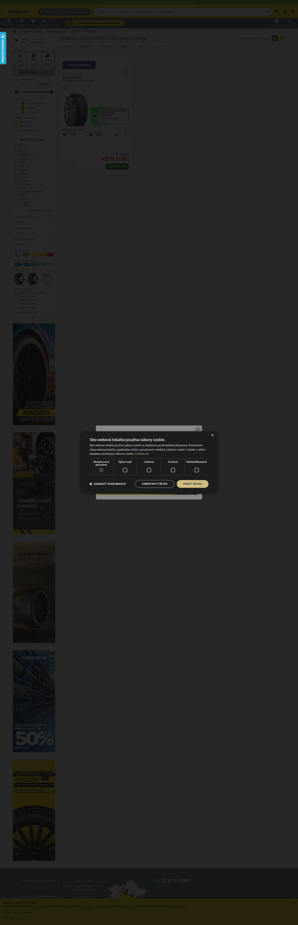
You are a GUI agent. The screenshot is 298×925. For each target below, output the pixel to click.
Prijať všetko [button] (192, 483)
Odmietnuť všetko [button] (154, 483)
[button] (108, 484)
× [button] (212, 435)
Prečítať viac (142, 454)
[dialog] (149, 462)
